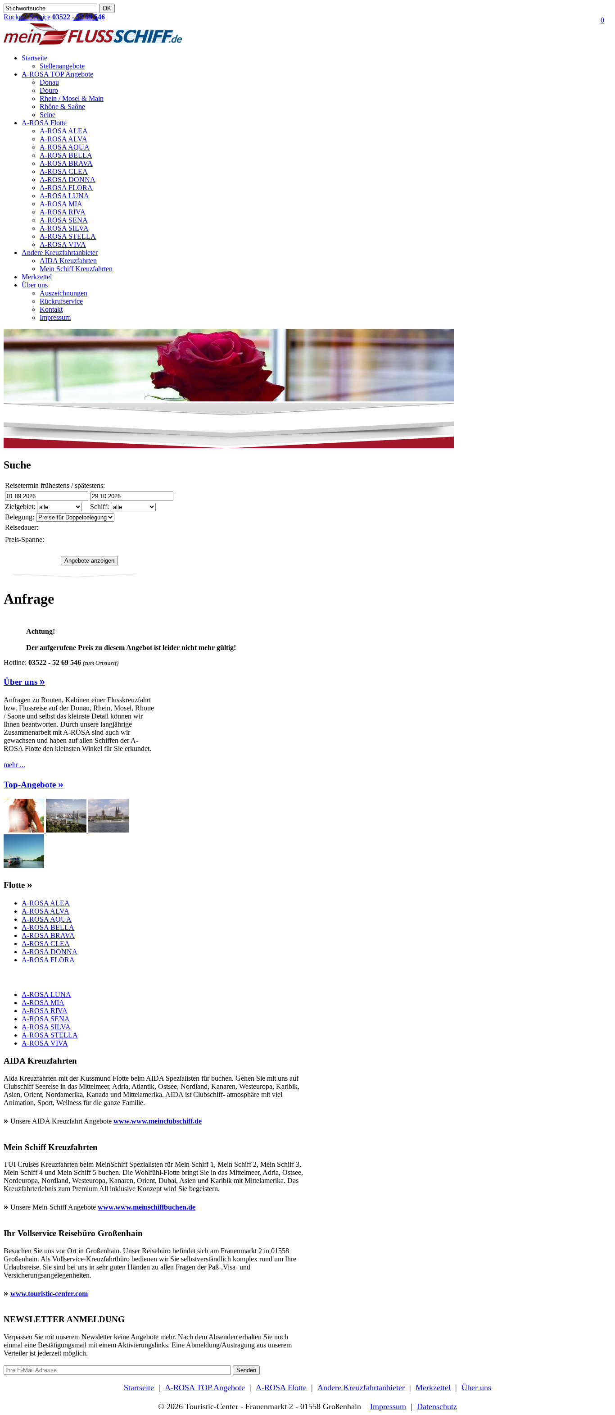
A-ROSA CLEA (64, 171)
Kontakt (51, 309)
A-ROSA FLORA (66, 187)
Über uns (35, 285)
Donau (49, 82)
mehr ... (14, 765)
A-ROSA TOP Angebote (57, 74)
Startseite (34, 58)
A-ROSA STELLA (68, 236)
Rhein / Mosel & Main (72, 98)
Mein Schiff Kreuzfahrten (76, 269)
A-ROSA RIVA (63, 212)
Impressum (55, 317)
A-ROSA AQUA (65, 147)
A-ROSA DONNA (67, 179)
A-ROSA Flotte (44, 123)
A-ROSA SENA (64, 220)
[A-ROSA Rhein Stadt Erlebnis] (67, 830)
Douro (49, 90)
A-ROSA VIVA (63, 244)
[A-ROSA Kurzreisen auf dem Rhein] (108, 830)
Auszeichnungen (63, 293)
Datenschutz (437, 1406)
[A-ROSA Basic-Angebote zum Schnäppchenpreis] (25, 830)
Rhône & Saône (62, 106)
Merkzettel (37, 277)
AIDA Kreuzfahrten (68, 260)
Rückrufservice (61, 301)
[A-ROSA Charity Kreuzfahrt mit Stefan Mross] (24, 865)
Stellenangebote (62, 66)
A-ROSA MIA (61, 204)
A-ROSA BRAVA (66, 163)
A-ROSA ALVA (63, 139)
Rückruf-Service (54, 17)
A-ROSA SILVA (64, 228)
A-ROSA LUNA (64, 196)
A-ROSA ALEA (64, 131)
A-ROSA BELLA (66, 155)
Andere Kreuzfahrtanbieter (60, 252)
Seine (47, 114)
